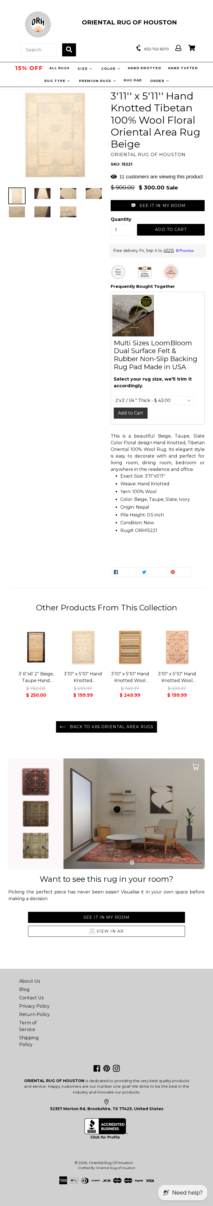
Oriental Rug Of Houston (111, 1162)
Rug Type (55, 81)
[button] (158, 205)
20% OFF (29, 68)
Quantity (121, 219)
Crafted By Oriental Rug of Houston (106, 1168)
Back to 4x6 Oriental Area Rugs (111, 726)
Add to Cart (130, 413)
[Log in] (178, 48)
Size (84, 69)
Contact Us (31, 997)
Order (158, 81)
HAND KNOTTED (145, 68)
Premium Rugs (96, 81)
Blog (24, 989)
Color (110, 69)
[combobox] (39, 49)
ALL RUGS (60, 68)
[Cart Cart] (191, 48)
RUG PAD (133, 80)
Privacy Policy (34, 1006)
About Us (29, 981)
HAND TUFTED (184, 68)
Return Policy (34, 1014)
